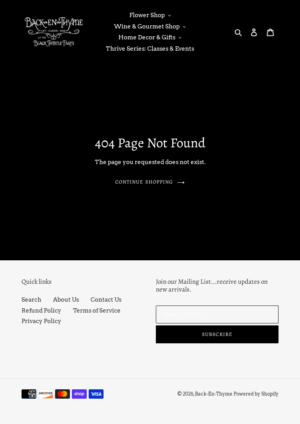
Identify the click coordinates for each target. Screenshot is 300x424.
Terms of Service (97, 310)
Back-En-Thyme (213, 394)
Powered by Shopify (256, 394)
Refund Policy (41, 310)
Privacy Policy (41, 321)
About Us (66, 299)
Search (31, 299)
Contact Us (106, 299)
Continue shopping (144, 181)
